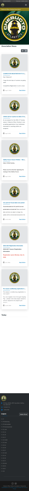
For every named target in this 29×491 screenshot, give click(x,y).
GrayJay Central (13, 487)
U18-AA (4, 463)
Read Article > (22, 90)
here (14, 297)
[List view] (26, 50)
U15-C (4, 460)
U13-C (4, 450)
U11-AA (4, 429)
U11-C (4, 437)
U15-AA (4, 453)
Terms (25, 487)
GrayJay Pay (20, 487)
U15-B (4, 458)
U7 (3, 419)
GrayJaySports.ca (5, 487)
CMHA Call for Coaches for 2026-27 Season (15, 116)
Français (18, 1)
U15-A (4, 455)
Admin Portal (23, 414)
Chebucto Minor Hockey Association (11, 9)
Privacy (14, 488)
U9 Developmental (7, 427)
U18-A (4, 466)
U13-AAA (4, 440)
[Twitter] (16, 483)
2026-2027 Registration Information (13, 246)
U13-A (4, 445)
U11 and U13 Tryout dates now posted (13, 203)
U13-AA (4, 442)
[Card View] (22, 50)
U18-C (4, 468)
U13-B (4, 447)
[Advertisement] (14, 336)
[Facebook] (13, 483)
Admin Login (24, 1)
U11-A (4, 432)
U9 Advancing (5, 421)
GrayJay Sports (7, 1)
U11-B (4, 434)
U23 (3, 471)
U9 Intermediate (6, 424)
